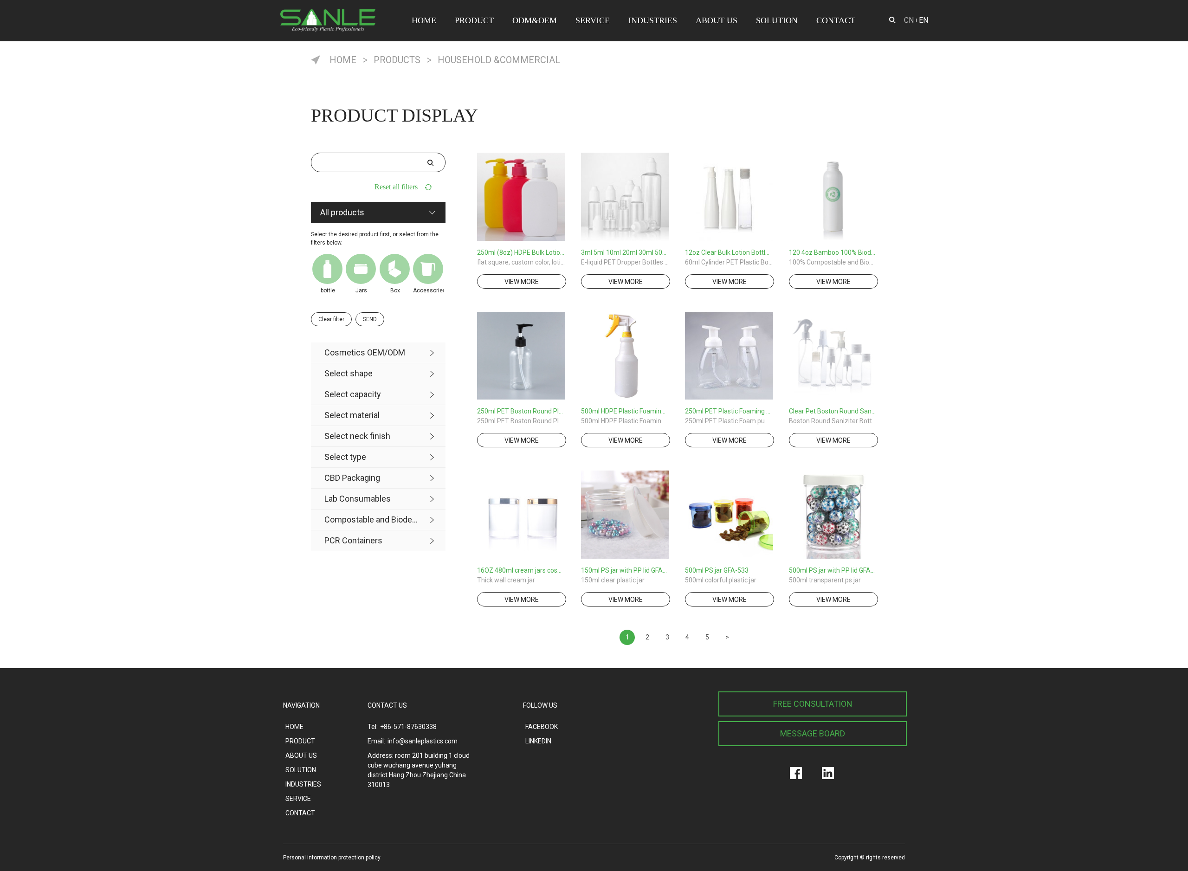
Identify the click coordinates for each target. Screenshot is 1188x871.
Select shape (348, 373)
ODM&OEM (534, 20)
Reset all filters (396, 187)
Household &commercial (499, 59)
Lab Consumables (357, 498)
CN (909, 20)
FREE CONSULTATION (812, 704)
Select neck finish (357, 436)
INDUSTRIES (652, 20)
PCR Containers (353, 540)
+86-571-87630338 (408, 726)
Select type (345, 457)
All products (342, 212)
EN (923, 20)
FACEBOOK (541, 726)
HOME (424, 20)
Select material (352, 415)
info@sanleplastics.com (422, 741)
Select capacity (352, 394)
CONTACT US (387, 705)
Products (397, 59)
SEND (370, 319)
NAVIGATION (301, 705)
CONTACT (835, 20)
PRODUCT (474, 20)
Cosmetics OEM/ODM (364, 352)
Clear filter (331, 319)
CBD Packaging (352, 478)
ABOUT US (716, 20)
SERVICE (592, 20)
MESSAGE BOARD (812, 733)
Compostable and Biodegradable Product (371, 519)
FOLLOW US (540, 705)
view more (521, 281)
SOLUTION (777, 20)
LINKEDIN (538, 741)
